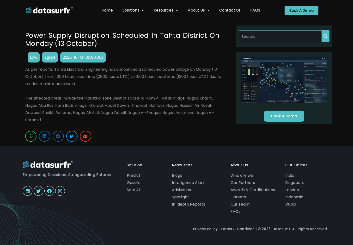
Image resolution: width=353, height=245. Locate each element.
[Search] (325, 36)
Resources (163, 10)
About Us (196, 10)
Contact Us (230, 10)
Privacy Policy (205, 228)
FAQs (255, 10)
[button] (31, 136)
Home (107, 10)
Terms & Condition (238, 228)
